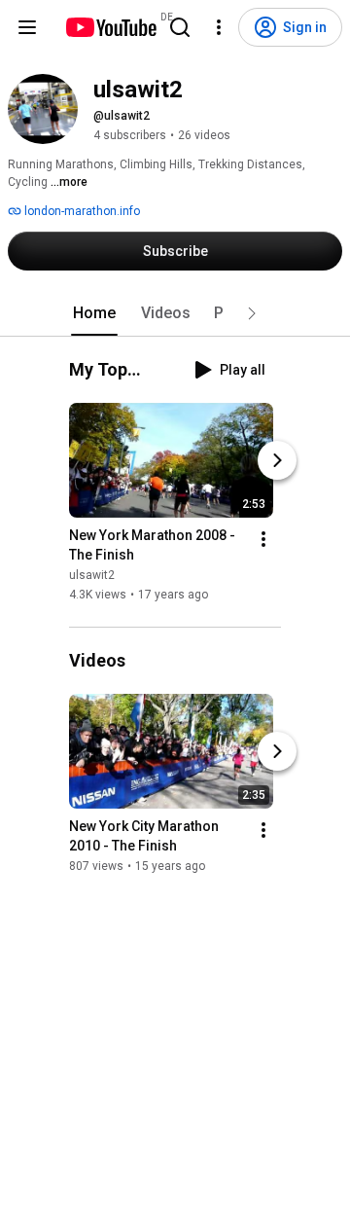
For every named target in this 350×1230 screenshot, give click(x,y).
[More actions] (263, 539)
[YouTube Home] (110, 27)
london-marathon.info (80, 211)
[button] (251, 313)
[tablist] (175, 313)
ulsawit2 (92, 575)
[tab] (94, 313)
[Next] (277, 460)
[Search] (180, 27)
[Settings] (218, 27)
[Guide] (27, 27)
